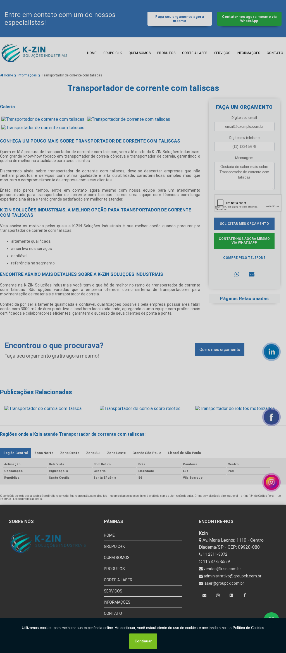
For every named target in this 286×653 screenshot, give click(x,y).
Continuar (143, 641)
